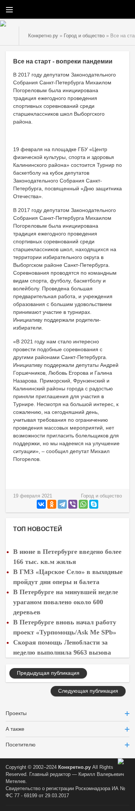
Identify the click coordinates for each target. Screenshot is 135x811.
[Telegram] (62, 504)
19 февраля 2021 (32, 496)
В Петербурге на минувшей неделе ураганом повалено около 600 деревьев (65, 602)
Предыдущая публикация (48, 673)
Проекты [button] (16, 713)
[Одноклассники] (51, 504)
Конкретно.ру (74, 767)
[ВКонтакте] (41, 504)
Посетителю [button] (21, 745)
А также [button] (15, 729)
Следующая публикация (88, 691)
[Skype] (93, 504)
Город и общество (101, 496)
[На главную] (9, 35)
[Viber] (72, 504)
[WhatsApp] (83, 504)
